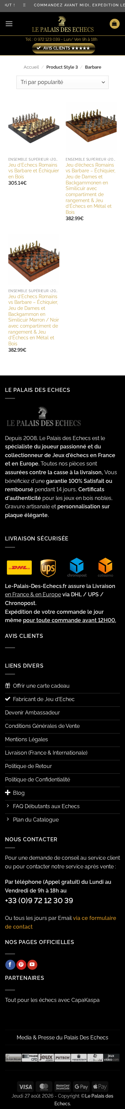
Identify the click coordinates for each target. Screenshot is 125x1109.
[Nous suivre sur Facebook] (10, 965)
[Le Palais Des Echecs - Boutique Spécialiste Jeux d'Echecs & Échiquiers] (63, 23)
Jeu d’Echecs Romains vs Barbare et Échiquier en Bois (33, 170)
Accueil (31, 67)
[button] (9, 23)
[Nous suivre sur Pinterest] (21, 965)
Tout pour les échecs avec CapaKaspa (52, 1000)
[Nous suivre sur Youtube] (32, 965)
